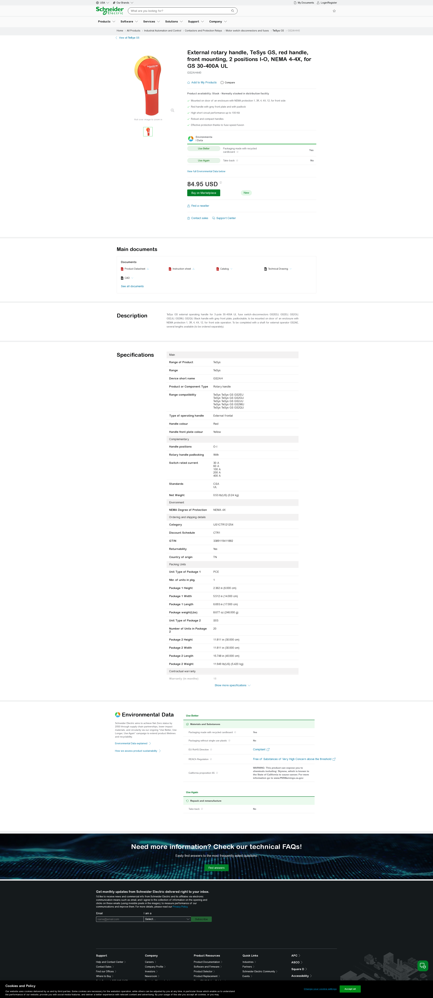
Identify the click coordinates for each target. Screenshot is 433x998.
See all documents (132, 286)
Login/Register (329, 2)
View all (129, 37)
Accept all (350, 989)
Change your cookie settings (320, 989)
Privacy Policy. (180, 906)
